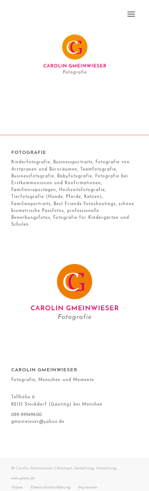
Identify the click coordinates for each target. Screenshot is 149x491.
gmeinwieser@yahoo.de (37, 422)
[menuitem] (131, 14)
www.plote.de (23, 479)
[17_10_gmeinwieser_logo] (74, 54)
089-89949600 (26, 415)
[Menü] (131, 14)
